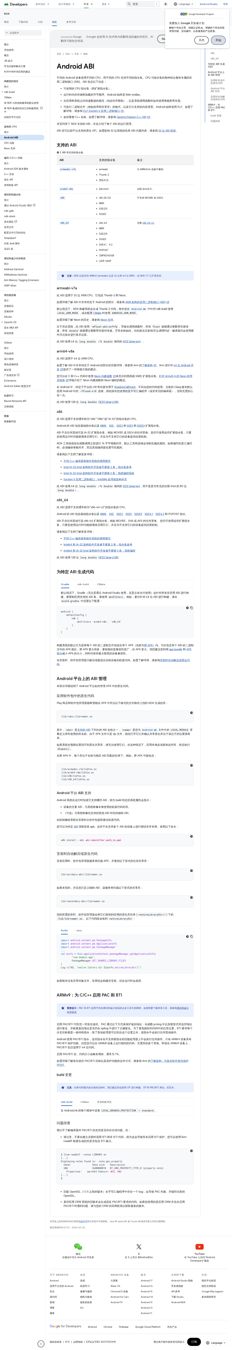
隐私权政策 (86, 1302)
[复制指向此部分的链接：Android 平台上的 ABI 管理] (110, 679)
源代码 (53, 1296)
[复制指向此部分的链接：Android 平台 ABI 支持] (94, 793)
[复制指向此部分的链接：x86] (65, 412)
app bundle (175, 649)
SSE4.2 (160, 514)
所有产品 (172, 1326)
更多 (104, 4)
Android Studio (209, 4)
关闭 (201, 40)
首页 (59, 53)
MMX (103, 426)
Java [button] (79, 930)
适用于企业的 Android (61, 1286)
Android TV (117, 1302)
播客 (52, 1313)
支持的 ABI (83, 730)
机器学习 (85, 1286)
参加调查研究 (209, 1296)
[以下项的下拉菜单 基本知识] (49, 4)
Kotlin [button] (64, 930)
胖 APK (148, 645)
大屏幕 (114, 1280)
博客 (52, 1307)
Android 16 (147, 1286)
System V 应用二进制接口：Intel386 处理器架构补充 (95, 479)
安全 (52, 1291)
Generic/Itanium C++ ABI (131, 117)
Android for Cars (120, 1296)
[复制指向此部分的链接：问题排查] (73, 1123)
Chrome (108, 1326)
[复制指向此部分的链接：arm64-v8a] (77, 352)
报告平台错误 (209, 1280)
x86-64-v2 (148, 222)
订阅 (194, 1342)
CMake (97, 313)
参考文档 (71, 21)
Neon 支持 (107, 320)
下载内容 (23, 21)
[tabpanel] (125, 614)
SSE (111, 426)
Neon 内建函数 (103, 376)
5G (82, 1307)
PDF (60, 1065)
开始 (218, 40)
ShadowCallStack (125, 387)
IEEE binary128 (108, 402)
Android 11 (146, 1313)
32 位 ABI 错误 (167, 130)
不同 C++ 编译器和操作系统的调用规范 (87, 461)
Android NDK (178, 1302)
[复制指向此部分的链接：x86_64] (71, 500)
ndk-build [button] (83, 584)
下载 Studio (177, 1296)
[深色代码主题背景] (187, 608)
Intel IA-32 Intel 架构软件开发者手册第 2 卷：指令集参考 (98, 467)
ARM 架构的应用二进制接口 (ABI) (145, 302)
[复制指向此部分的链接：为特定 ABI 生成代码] (97, 572)
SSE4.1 (149, 514)
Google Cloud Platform (147, 1326)
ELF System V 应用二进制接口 (101, 111)
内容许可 (82, 1221)
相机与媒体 (86, 1296)
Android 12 (147, 1307)
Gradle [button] (65, 584)
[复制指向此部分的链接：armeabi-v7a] (80, 288)
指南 (54, 21)
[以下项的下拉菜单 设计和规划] (75, 4)
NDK (7, 13)
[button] (22, 92)
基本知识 (40, 4)
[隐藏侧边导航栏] (41, 1343)
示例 (40, 21)
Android (54, 1280)
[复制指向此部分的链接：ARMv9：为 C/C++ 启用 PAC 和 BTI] (125, 995)
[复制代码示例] (192, 608)
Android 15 (147, 1291)
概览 (6, 21)
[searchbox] (23, 32)
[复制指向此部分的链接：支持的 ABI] (80, 145)
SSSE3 (141, 426)
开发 (86, 4)
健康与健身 (86, 1291)
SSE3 (130, 426)
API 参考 (175, 1291)
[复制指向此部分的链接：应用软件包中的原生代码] (97, 696)
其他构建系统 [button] (104, 1101)
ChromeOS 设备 (119, 1291)
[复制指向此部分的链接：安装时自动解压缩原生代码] (100, 854)
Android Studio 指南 (182, 1280)
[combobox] (143, 4)
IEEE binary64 (131, 341)
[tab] (65, 584)
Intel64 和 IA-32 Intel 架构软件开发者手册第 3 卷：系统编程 (99, 550)
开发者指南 (177, 1286)
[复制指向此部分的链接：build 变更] (75, 1075)
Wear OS (115, 1286)
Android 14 (147, 1296)
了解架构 (147, 365)
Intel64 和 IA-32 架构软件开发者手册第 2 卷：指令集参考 (98, 544)
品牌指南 (78, 1341)
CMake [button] (101, 584)
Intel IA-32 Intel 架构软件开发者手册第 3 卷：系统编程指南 (99, 473)
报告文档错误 (209, 1286)
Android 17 (147, 1280)
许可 (67, 1341)
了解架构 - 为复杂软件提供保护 (170, 1061)
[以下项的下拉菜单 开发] (93, 4)
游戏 (82, 1280)
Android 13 (146, 1302)
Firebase (123, 1326)
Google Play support (212, 1291)
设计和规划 (64, 4)
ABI (76, 826)
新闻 (52, 1302)
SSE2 (120, 426)
